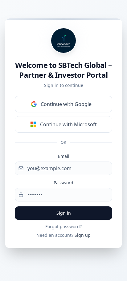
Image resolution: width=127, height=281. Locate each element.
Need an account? (63, 235)
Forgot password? (63, 226)
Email (63, 156)
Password (63, 182)
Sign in (63, 213)
